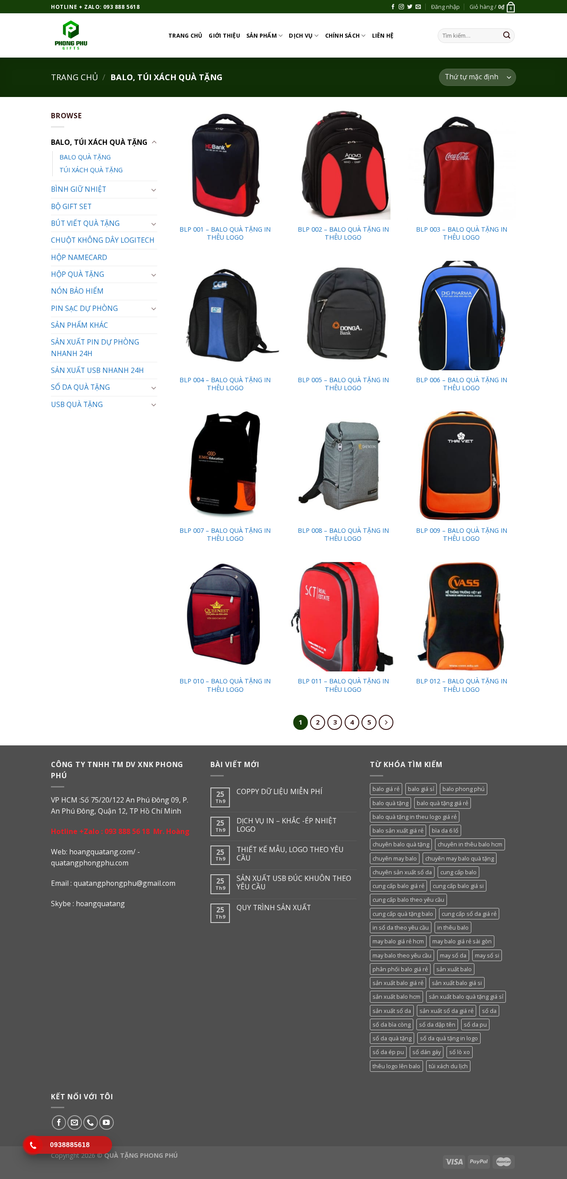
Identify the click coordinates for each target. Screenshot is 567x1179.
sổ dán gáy (426, 1052)
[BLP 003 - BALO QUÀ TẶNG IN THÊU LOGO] (461, 165)
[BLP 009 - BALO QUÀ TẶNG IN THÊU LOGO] (461, 466)
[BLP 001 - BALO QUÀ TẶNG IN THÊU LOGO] (225, 165)
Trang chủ (185, 35)
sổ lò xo (459, 1052)
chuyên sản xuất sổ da (402, 872)
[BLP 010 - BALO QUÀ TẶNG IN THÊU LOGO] (225, 616)
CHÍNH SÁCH (342, 35)
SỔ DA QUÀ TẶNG (80, 387)
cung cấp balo (458, 872)
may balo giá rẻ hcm (398, 941)
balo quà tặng (390, 803)
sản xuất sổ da (392, 1011)
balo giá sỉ (421, 789)
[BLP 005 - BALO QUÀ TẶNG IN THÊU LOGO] (343, 315)
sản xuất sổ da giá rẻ (446, 1011)
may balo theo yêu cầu (402, 955)
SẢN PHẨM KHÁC (79, 325)
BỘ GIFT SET (71, 206)
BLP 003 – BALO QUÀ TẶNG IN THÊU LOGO (461, 233)
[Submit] (506, 35)
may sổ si (487, 955)
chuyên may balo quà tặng (459, 858)
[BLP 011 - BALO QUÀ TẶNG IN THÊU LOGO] (343, 616)
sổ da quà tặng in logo (449, 1038)
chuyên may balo (395, 858)
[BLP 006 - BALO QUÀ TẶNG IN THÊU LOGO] (461, 315)
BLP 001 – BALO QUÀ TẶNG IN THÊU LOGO (225, 233)
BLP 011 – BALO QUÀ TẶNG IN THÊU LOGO (343, 685)
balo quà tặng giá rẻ (442, 803)
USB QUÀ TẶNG (77, 404)
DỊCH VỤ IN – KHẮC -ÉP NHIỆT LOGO (287, 825)
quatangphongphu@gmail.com (124, 883)
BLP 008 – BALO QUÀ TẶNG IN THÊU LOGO (343, 535)
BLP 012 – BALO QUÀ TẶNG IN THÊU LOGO (461, 685)
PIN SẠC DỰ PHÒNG (84, 308)
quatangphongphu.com (89, 863)
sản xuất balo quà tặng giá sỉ (466, 997)
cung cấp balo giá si (458, 886)
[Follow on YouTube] (106, 1122)
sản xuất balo (454, 969)
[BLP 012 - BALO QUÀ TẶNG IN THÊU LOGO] (461, 616)
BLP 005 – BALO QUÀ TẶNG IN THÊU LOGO (343, 384)
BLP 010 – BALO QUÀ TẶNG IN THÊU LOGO (225, 685)
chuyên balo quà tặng (401, 844)
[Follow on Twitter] (409, 7)
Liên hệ (383, 35)
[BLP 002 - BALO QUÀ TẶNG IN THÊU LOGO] (343, 165)
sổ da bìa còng (392, 1024)
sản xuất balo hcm (396, 997)
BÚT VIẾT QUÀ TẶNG (85, 223)
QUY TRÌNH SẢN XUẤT (274, 908)
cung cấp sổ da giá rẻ (469, 914)
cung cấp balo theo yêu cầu (408, 900)
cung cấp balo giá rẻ (398, 886)
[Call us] (90, 1122)
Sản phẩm (261, 35)
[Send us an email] (418, 7)
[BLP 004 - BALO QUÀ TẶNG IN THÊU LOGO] (225, 315)
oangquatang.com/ (105, 852)
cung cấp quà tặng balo (403, 914)
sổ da (489, 1011)
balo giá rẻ (386, 789)
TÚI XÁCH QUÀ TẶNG (91, 170)
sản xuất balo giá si (457, 983)
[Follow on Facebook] (393, 7)
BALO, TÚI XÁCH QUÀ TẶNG (99, 142)
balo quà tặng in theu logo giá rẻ (415, 817)
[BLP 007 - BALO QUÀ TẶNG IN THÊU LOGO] (225, 466)
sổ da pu (475, 1024)
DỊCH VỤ (301, 35)
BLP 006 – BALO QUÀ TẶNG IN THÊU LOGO (461, 384)
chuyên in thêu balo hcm (470, 844)
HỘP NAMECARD (79, 257)
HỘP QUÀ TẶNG (77, 274)
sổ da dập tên (437, 1024)
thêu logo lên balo (396, 1066)
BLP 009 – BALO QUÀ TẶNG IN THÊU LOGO (461, 535)
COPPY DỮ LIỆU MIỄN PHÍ (279, 791)
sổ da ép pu (388, 1052)
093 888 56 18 (127, 831)
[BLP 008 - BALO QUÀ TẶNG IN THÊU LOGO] (343, 466)
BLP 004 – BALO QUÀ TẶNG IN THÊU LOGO (225, 384)
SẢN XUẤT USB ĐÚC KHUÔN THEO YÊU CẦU (294, 882)
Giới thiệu (224, 35)
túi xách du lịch (448, 1066)
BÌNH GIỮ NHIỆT (78, 189)
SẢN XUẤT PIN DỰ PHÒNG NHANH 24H (95, 347)
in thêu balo (453, 927)
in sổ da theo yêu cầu (401, 927)
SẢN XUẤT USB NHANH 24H (97, 370)
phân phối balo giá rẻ (400, 969)
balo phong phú (464, 789)
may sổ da (453, 955)
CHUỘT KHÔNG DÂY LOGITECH (103, 240)
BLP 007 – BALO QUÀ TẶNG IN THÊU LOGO (225, 535)
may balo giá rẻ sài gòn (462, 941)
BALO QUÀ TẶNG (85, 157)
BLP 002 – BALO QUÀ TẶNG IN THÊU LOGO (343, 233)
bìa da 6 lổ (445, 830)
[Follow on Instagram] (401, 7)
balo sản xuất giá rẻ (398, 830)
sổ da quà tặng (392, 1038)
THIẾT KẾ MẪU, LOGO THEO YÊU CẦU (290, 853)
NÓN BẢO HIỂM (77, 291)
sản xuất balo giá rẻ (398, 983)
